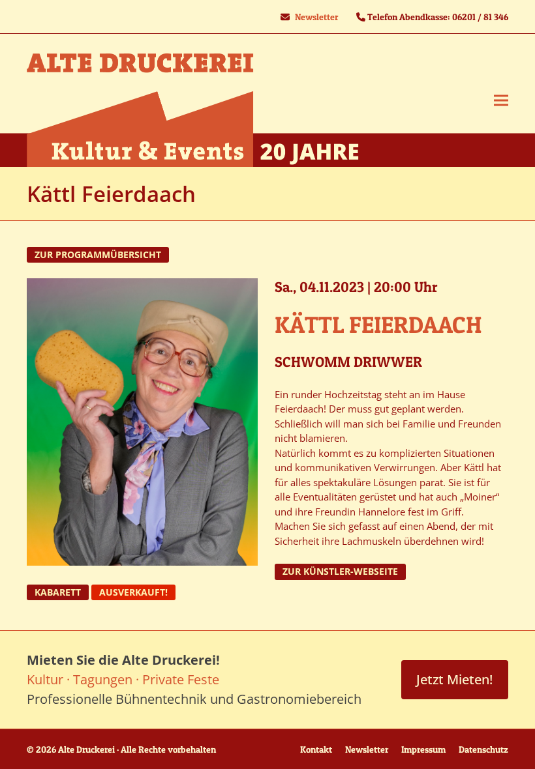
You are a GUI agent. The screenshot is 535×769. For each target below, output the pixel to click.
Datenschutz (483, 749)
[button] (501, 100)
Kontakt (316, 749)
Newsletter (316, 16)
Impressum (423, 749)
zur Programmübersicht (98, 255)
